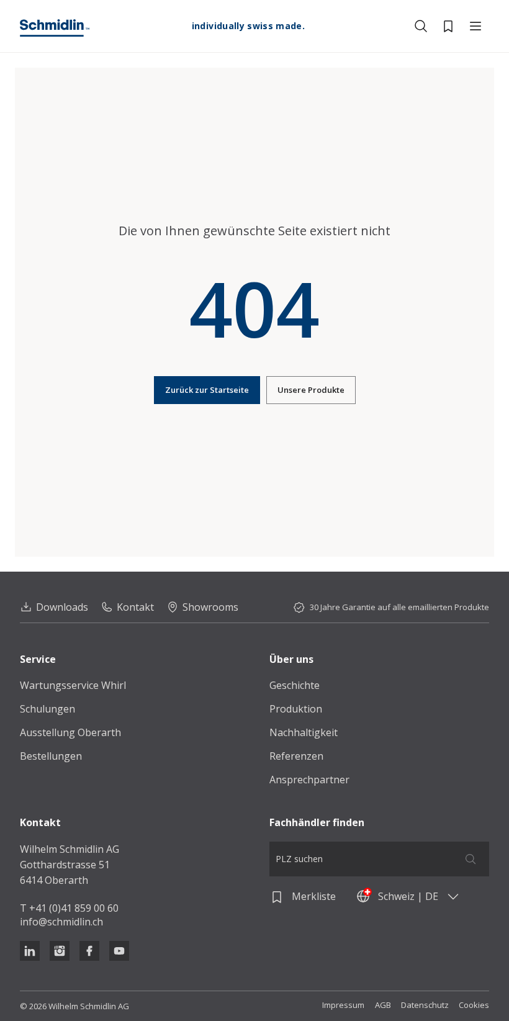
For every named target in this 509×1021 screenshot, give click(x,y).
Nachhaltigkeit (303, 732)
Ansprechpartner (309, 779)
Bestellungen (51, 756)
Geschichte (294, 685)
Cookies (474, 1005)
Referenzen (296, 756)
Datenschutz (425, 1005)
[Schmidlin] (54, 28)
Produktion (295, 709)
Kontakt (135, 607)
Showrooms (210, 607)
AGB (383, 1005)
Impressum (343, 1005)
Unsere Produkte (311, 389)
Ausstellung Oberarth (70, 732)
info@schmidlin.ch (61, 922)
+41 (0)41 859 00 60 (74, 908)
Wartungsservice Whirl (73, 685)
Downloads (62, 607)
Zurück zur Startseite (207, 389)
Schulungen (47, 709)
